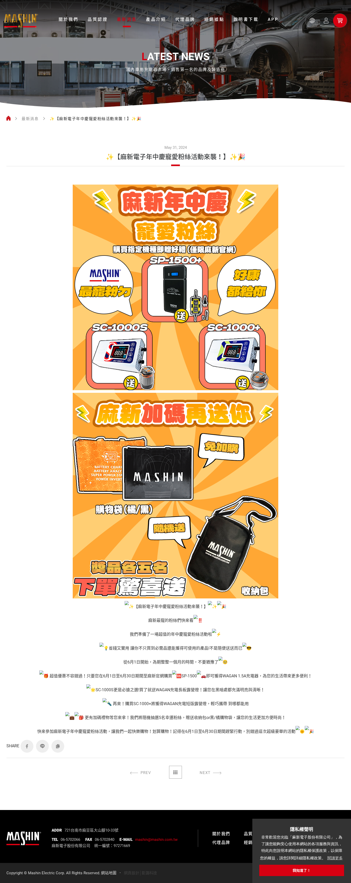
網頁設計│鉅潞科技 (140, 873)
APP (273, 19)
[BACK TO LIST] (175, 772)
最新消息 (127, 19)
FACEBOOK (27, 746)
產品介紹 (156, 19)
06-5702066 (70, 839)
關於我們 (69, 19)
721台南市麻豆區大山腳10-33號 (91, 830)
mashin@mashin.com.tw (156, 839)
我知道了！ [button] (302, 870)
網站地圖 (108, 873)
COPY (57, 746)
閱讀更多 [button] (335, 858)
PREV (146, 772)
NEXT (205, 772)
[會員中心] (326, 21)
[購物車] (340, 21)
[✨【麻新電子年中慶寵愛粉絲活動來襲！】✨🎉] (21, 20)
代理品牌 (185, 19)
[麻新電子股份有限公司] (23, 834)
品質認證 (98, 19)
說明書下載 (246, 19)
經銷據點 (214, 19)
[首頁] (8, 118)
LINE (42, 746)
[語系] (312, 21)
